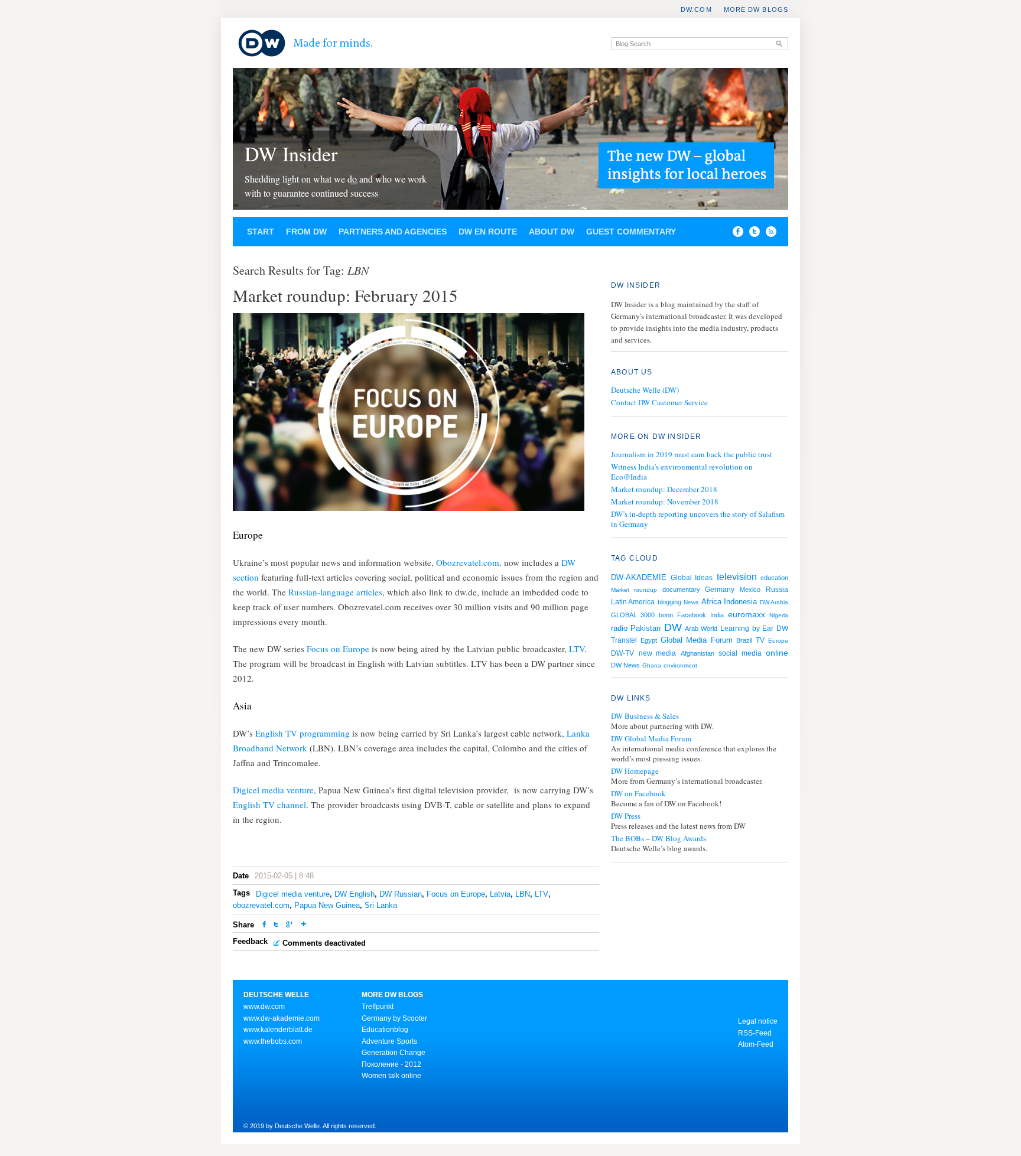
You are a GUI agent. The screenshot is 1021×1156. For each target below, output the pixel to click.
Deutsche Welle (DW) (645, 390)
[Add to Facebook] (735, 234)
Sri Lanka (381, 905)
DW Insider (291, 153)
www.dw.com (264, 1006)
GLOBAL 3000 (633, 614)
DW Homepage (635, 771)
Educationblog (385, 1029)
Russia (777, 589)
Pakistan (645, 628)
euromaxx (746, 614)
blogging (669, 601)
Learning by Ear (746, 628)
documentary (681, 589)
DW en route (488, 231)
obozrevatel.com (261, 905)
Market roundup (634, 590)
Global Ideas (692, 577)
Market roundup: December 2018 (664, 489)
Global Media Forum (696, 640)
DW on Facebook (638, 794)
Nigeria (778, 615)
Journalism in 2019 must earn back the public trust (691, 454)
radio (619, 628)
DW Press (625, 816)
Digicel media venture (273, 790)
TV (760, 640)
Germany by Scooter (394, 1018)
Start (260, 231)
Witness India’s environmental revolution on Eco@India (682, 471)
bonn (666, 614)
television (737, 577)
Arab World (701, 628)
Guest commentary (631, 231)
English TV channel (269, 804)
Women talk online (391, 1076)
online (777, 652)
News (691, 602)
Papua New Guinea (327, 905)
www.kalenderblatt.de (278, 1029)
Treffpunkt (378, 1006)
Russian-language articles (334, 592)
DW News (625, 665)
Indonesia (740, 601)
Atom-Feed (755, 1044)
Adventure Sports (389, 1041)
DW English (354, 894)
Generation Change (393, 1052)
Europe (778, 640)
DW (673, 627)
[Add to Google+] (289, 925)
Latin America (633, 602)
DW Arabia (774, 602)
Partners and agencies (393, 231)
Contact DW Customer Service (659, 402)
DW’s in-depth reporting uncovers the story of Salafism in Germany (698, 519)
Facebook (691, 614)
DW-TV (622, 653)
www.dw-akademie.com (281, 1018)
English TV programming (302, 733)
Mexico (750, 589)
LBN (522, 894)
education (774, 577)
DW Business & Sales (645, 716)
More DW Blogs (756, 9)
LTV (576, 648)
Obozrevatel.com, (469, 562)
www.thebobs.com (272, 1041)
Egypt (648, 640)
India (717, 614)
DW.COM (696, 9)
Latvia (500, 894)
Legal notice (758, 1021)
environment (680, 665)
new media (658, 653)
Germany (719, 589)
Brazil (744, 640)
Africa (711, 601)
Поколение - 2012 (391, 1064)
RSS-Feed (755, 1033)
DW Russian (400, 894)
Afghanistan (697, 653)
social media (740, 653)
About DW (551, 231)
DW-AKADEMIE (638, 577)
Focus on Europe (339, 648)
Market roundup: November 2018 (664, 501)
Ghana (651, 665)
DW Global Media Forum (651, 739)
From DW (306, 231)
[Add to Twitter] (276, 925)
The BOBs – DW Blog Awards (658, 838)
